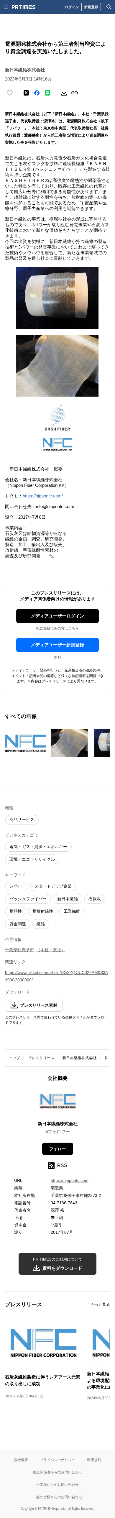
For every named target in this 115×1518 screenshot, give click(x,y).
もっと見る (100, 1304)
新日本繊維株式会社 (79, 1058)
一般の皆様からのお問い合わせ (57, 1496)
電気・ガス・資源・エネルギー (38, 846)
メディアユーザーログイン (57, 615)
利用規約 (94, 1459)
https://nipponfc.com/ (43, 495)
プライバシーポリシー (57, 1459)
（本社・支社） (50, 949)
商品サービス (21, 819)
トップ (14, 1058)
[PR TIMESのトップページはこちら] (23, 7)
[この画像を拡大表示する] (25, 743)
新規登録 (91, 6)
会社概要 (21, 1459)
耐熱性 (15, 911)
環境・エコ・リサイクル (32, 859)
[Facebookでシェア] (37, 93)
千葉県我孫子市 (19, 949)
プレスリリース (41, 1058)
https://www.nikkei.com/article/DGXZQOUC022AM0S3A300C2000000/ (56, 976)
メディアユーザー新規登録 (57, 644)
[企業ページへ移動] (57, 1103)
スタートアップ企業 (53, 886)
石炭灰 (94, 898)
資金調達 (17, 923)
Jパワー (16, 886)
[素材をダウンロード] (64, 93)
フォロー (57, 1148)
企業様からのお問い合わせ (57, 1484)
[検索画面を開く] (109, 7)
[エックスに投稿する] (26, 93)
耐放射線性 (42, 911)
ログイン (72, 6)
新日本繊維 (67, 898)
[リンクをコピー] (74, 93)
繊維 (41, 923)
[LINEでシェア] (47, 93)
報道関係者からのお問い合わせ (57, 1472)
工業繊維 (72, 911)
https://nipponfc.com (69, 1180)
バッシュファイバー (28, 898)
